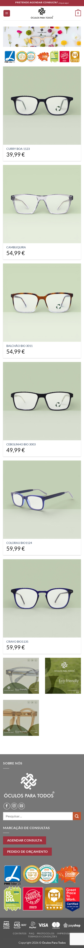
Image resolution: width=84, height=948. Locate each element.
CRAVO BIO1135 (17, 641)
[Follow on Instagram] (14, 806)
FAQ (31, 933)
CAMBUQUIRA (16, 247)
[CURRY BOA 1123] (42, 105)
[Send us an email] (21, 806)
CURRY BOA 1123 (18, 148)
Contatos (20, 933)
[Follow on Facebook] (6, 806)
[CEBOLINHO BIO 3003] (42, 401)
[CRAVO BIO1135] (42, 598)
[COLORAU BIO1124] (42, 500)
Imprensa (63, 933)
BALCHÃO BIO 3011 (19, 345)
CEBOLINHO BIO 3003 (21, 444)
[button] (6, 13)
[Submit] (77, 816)
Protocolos (45, 933)
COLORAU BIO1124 (19, 543)
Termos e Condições (42, 936)
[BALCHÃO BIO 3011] (42, 302)
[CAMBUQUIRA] (42, 204)
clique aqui (64, 3)
